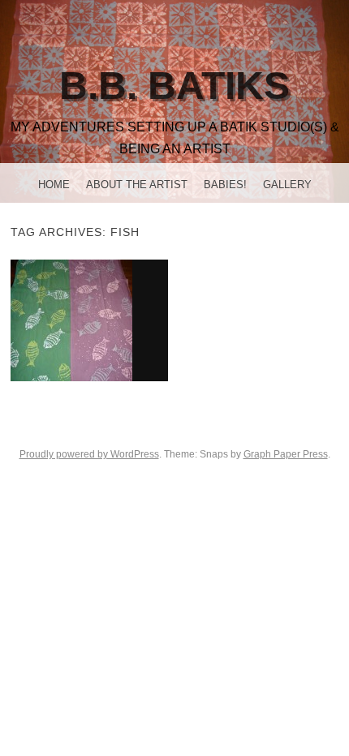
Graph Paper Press (285, 454)
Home (54, 184)
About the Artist (136, 184)
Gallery (287, 184)
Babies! (225, 184)
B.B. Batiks (174, 85)
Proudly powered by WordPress (89, 454)
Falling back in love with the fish (89, 320)
